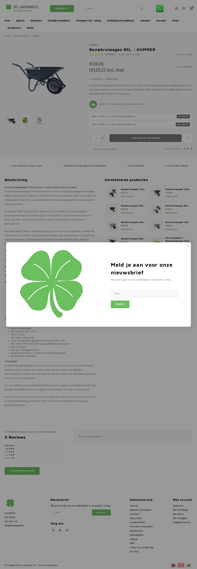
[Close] (187, 245)
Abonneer (120, 304)
